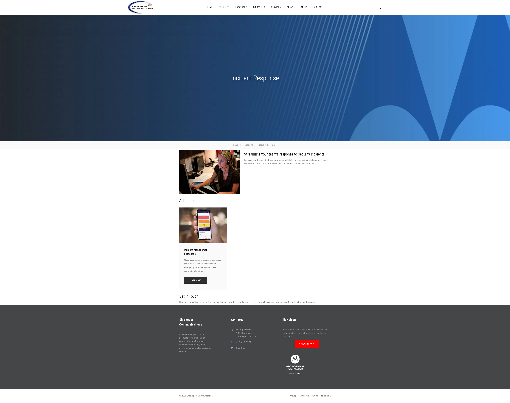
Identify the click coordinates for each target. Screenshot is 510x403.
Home (210, 7)
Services (276, 7)
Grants (291, 7)
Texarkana (326, 396)
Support (318, 7)
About (304, 7)
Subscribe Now (306, 344)
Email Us (240, 348)
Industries (259, 7)
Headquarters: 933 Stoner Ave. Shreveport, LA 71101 (247, 333)
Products (224, 7)
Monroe (305, 396)
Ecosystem (241, 7)
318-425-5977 (243, 342)
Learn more (195, 280)
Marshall (315, 396)
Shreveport (294, 396)
